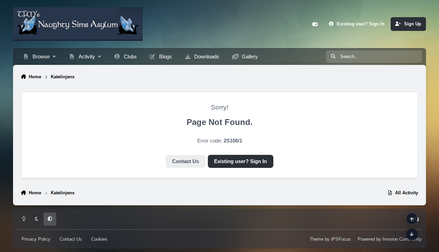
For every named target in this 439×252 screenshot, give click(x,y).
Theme (316, 239)
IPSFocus (341, 239)
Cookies (99, 239)
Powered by (390, 239)
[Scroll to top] (412, 219)
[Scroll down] (412, 234)
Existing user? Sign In (240, 161)
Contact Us (185, 161)
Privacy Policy (36, 239)
